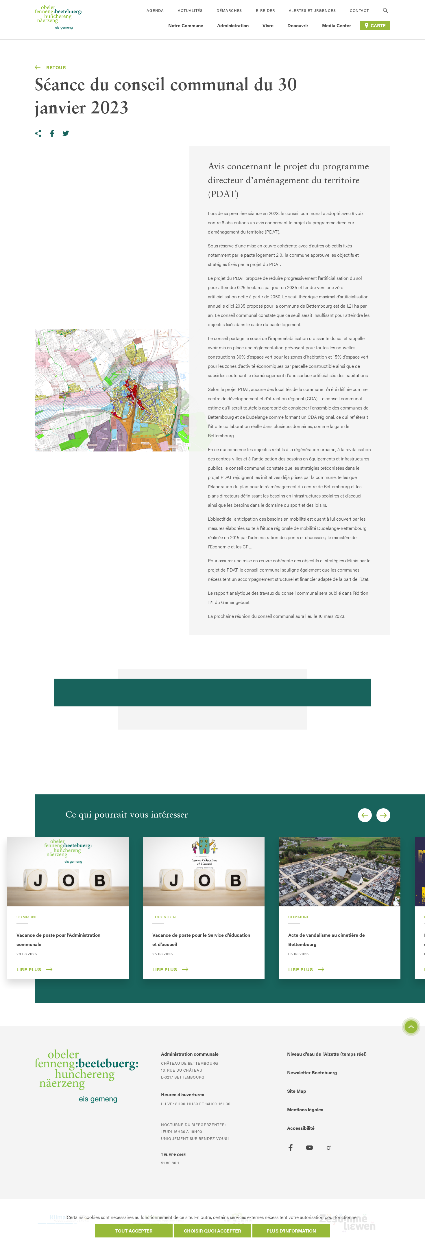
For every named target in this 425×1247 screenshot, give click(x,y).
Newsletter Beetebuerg (312, 1072)
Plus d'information (291, 1230)
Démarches (229, 10)
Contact (359, 10)
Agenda (155, 10)
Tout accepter (134, 1230)
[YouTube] (309, 1147)
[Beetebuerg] (58, 20)
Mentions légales (305, 1109)
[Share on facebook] (52, 133)
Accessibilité (301, 1128)
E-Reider (265, 10)
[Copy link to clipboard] (38, 133)
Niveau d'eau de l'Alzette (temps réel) (327, 1054)
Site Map (296, 1091)
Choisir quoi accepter (212, 1230)
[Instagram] (328, 1147)
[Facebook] (290, 1147)
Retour (56, 67)
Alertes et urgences (312, 10)
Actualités (190, 10)
